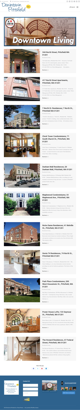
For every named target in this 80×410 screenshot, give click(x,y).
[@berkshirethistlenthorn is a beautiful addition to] (62, 388)
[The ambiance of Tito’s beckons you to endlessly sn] (70, 388)
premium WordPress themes (32, 407)
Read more (44, 70)
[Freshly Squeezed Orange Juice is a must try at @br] (66, 388)
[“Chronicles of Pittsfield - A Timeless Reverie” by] (74, 388)
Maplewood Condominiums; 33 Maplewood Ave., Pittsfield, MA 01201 (55, 197)
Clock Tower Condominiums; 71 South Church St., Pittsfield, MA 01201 (56, 139)
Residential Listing (46, 57)
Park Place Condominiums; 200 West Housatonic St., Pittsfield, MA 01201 (57, 284)
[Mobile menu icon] (77, 7)
